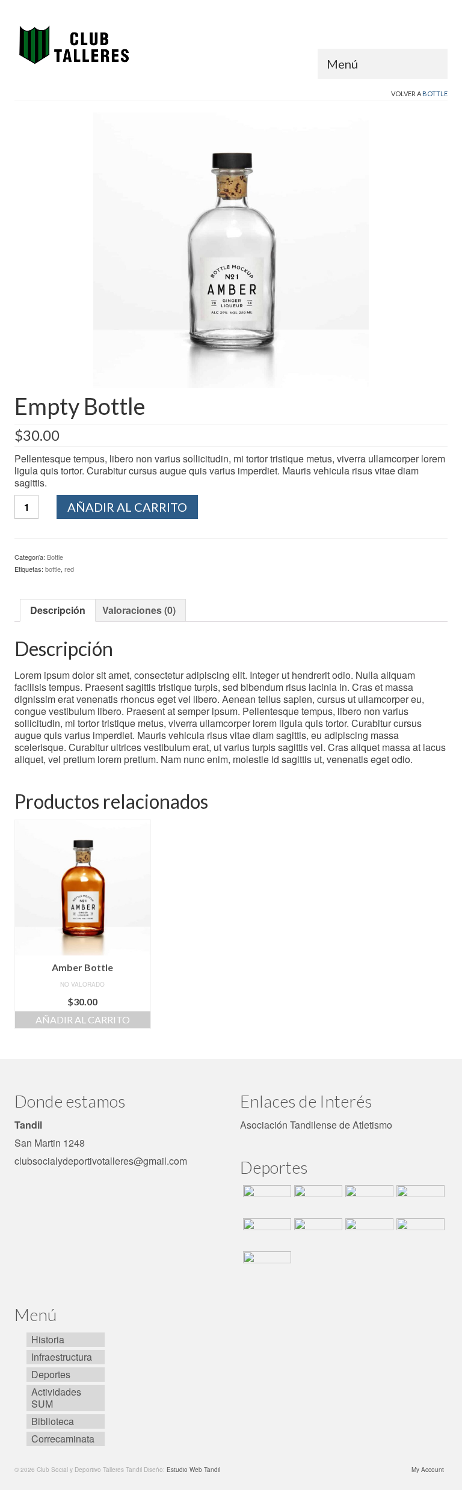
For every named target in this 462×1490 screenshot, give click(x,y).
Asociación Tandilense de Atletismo (316, 1125)
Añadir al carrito (127, 507)
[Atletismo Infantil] (265, 1200)
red (69, 569)
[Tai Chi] (367, 1233)
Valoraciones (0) (139, 610)
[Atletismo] (316, 1200)
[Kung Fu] (419, 1233)
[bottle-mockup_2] (231, 249)
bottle (53, 569)
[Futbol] (367, 1200)
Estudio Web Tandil (193, 1469)
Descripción (57, 610)
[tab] (58, 610)
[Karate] (316, 1233)
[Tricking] (419, 1200)
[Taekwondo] (265, 1233)
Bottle (435, 93)
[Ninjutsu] (265, 1266)
